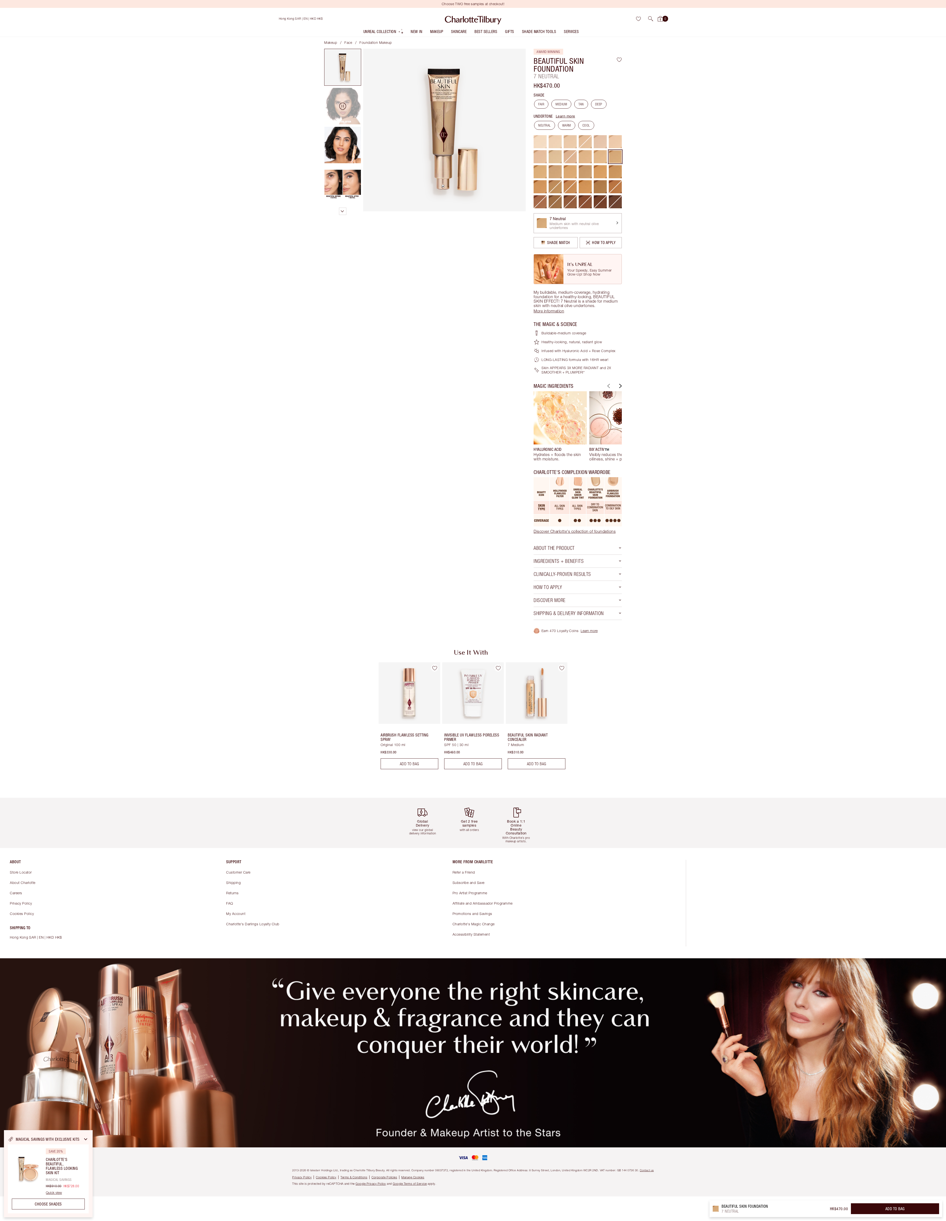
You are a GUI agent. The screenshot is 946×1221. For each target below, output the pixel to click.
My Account (235, 914)
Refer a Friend (464, 872)
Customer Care (238, 872)
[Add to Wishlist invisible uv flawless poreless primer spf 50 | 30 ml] (498, 668)
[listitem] (383, 33)
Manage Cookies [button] (412, 1177)
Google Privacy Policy (370, 1184)
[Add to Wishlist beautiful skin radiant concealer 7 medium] (561, 668)
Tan (581, 104)
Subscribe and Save (469, 882)
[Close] (86, 1139)
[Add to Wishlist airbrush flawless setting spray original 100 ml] (434, 668)
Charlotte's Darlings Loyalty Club (252, 924)
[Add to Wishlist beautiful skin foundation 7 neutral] (619, 60)
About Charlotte (22, 882)
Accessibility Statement (471, 934)
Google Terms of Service (410, 1184)
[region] (48, 1173)
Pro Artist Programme (470, 893)
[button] (651, 19)
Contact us (647, 1170)
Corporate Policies (384, 1177)
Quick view (54, 1193)
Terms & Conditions (353, 1177)
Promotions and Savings (472, 914)
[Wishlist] (638, 19)
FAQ (229, 903)
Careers (16, 893)
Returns (232, 893)
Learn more (565, 116)
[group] (560, 426)
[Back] (608, 386)
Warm (566, 125)
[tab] (342, 67)
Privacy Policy (21, 903)
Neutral (544, 125)
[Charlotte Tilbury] (473, 19)
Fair (541, 104)
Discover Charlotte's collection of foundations (575, 531)
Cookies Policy (22, 914)
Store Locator (21, 872)
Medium (561, 104)
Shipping (233, 882)
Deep (598, 104)
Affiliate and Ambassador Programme (483, 903)
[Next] (620, 386)
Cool (586, 125)
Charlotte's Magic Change (474, 924)
